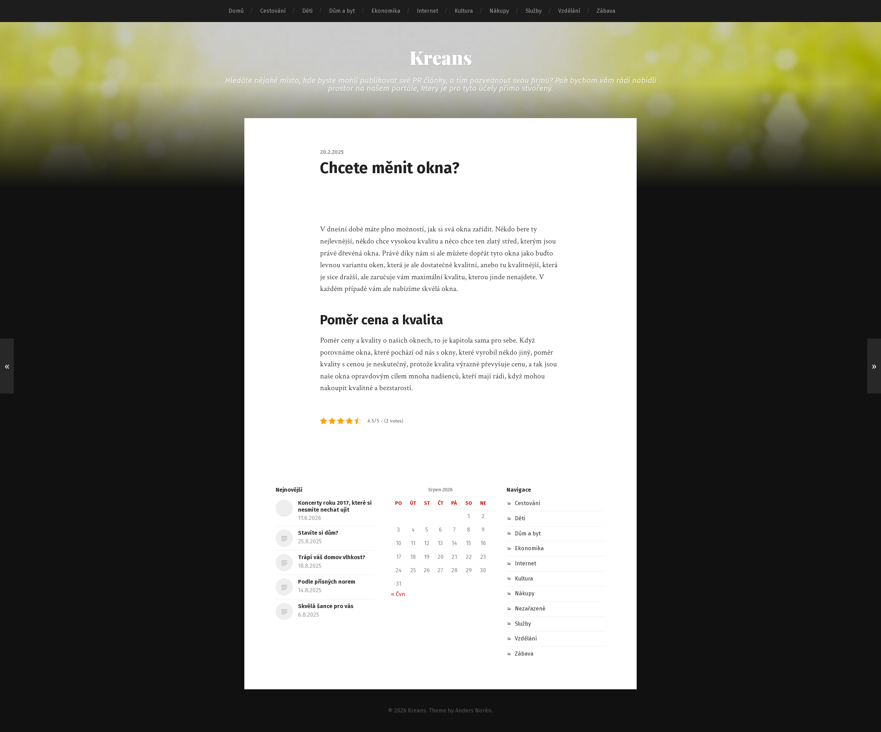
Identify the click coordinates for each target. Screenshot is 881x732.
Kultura (464, 11)
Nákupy (499, 11)
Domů (236, 11)
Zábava (606, 11)
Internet (427, 11)
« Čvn (398, 594)
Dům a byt (342, 11)
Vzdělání (569, 11)
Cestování (273, 11)
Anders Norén (473, 710)
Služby (534, 11)
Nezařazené (530, 608)
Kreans (440, 57)
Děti (307, 11)
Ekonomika (385, 11)
